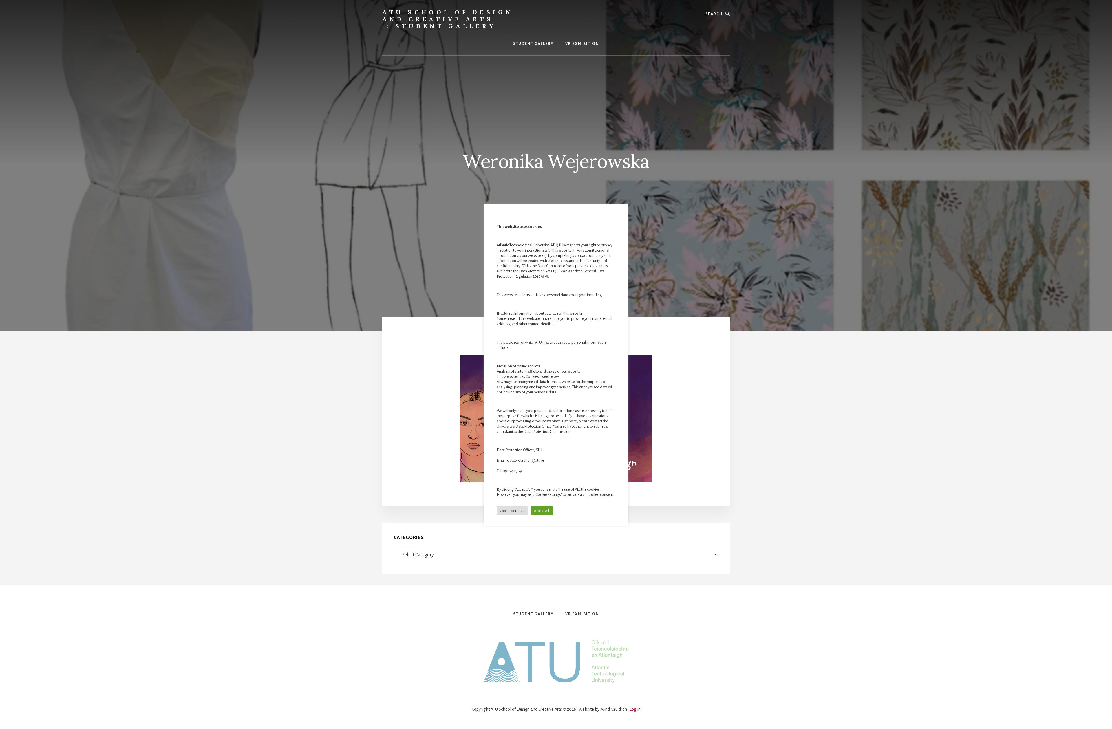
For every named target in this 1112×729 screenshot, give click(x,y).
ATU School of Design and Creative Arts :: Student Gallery (447, 19)
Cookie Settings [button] (512, 511)
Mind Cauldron (613, 709)
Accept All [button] (541, 511)
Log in (635, 709)
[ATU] (556, 662)
